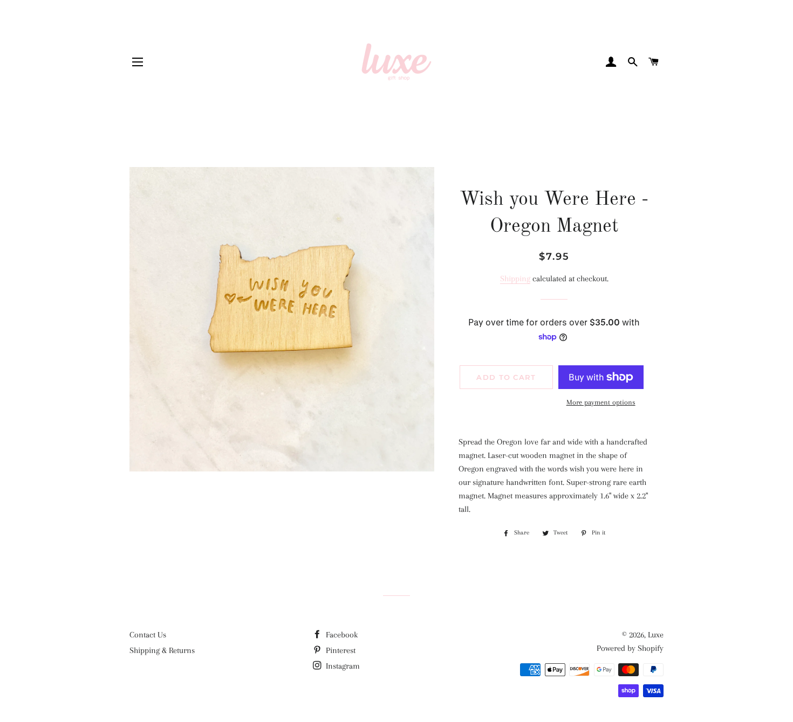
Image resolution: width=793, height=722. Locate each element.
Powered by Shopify (630, 648)
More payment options (600, 402)
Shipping (515, 278)
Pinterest (340, 650)
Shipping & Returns (162, 650)
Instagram (342, 666)
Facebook (341, 635)
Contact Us (147, 635)
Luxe (656, 635)
